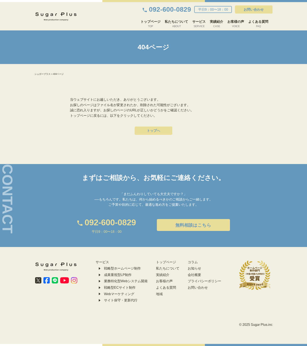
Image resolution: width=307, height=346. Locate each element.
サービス (199, 24)
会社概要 (194, 275)
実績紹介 (216, 24)
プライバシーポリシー (204, 281)
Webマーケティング (119, 294)
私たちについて (176, 24)
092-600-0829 (170, 9)
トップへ (153, 130)
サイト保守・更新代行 (120, 300)
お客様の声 (235, 24)
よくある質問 (258, 24)
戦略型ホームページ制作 (122, 268)
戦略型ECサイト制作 (120, 287)
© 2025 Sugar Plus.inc (256, 324)
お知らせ (194, 268)
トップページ (151, 24)
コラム (193, 262)
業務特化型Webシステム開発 (126, 281)
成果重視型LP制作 (118, 275)
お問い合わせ (254, 9)
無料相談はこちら (193, 225)
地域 (159, 294)
